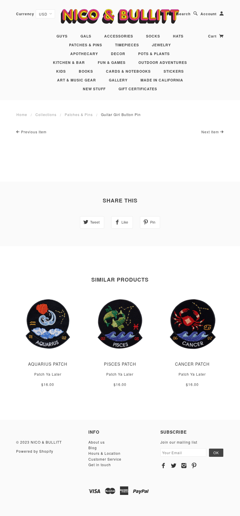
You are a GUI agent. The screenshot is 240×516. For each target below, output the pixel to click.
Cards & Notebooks (128, 71)
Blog (92, 447)
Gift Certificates (138, 88)
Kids (61, 71)
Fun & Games (112, 62)
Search (184, 13)
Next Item (210, 131)
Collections (45, 114)
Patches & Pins (85, 44)
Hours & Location (104, 453)
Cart (213, 36)
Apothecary (84, 53)
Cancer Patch (192, 364)
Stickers (174, 71)
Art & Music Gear (76, 80)
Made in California (161, 80)
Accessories (118, 36)
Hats (178, 36)
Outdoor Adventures (162, 62)
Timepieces (127, 44)
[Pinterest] (194, 466)
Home (21, 114)
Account (208, 13)
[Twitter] (174, 466)
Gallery (118, 80)
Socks (153, 36)
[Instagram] (184, 466)
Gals (85, 36)
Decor (118, 53)
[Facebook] (163, 466)
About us (96, 442)
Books (86, 71)
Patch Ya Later (47, 374)
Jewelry (161, 44)
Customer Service (104, 459)
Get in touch (99, 464)
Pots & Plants (154, 53)
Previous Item (33, 131)
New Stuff (94, 88)
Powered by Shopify (34, 451)
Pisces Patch (120, 364)
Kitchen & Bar (69, 62)
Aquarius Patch (47, 364)
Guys (62, 36)
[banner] (120, 16)
